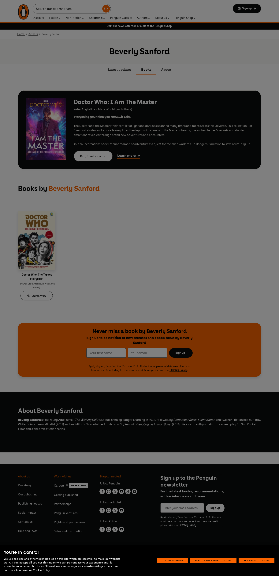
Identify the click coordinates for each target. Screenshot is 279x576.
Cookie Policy (41, 570)
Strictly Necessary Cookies (213, 560)
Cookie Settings (172, 560)
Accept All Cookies (257, 560)
